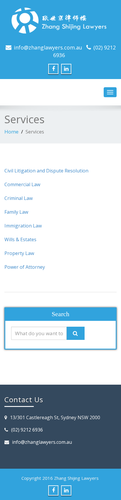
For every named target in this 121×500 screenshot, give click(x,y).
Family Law (16, 212)
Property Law (19, 253)
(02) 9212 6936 (27, 430)
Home (11, 131)
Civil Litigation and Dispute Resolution (46, 170)
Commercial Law (22, 184)
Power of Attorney (24, 267)
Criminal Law (18, 198)
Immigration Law (23, 225)
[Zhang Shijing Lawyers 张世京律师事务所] (60, 22)
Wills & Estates (20, 239)
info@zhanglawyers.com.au (48, 47)
